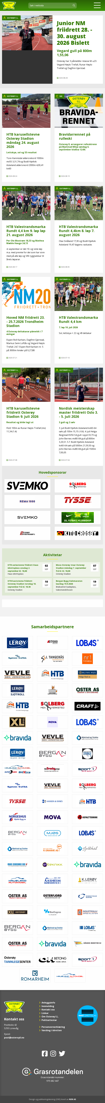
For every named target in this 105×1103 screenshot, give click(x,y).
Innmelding (48, 1006)
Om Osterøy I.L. (50, 1016)
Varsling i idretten (52, 1030)
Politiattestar (49, 1020)
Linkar (45, 1013)
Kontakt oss (48, 1009)
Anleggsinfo (48, 1002)
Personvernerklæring (53, 1026)
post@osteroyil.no (14, 1037)
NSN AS (72, 1099)
